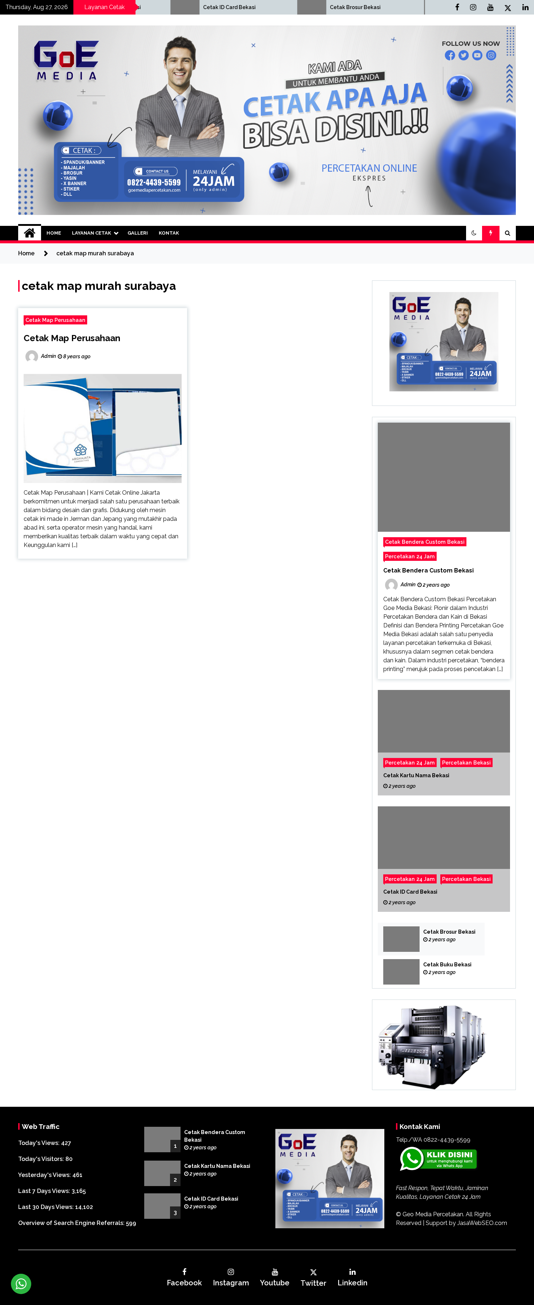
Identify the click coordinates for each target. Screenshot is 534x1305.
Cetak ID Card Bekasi (168, 7)
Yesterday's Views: (45, 1175)
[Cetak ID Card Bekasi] (444, 859)
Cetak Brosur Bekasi (293, 7)
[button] (474, 233)
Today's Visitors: (41, 1159)
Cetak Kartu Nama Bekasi (416, 775)
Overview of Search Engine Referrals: (72, 1223)
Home (53, 233)
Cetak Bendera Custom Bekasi (425, 542)
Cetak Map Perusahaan (55, 320)
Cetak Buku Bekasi (447, 964)
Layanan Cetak (91, 233)
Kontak (169, 233)
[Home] (29, 233)
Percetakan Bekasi (466, 762)
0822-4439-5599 (447, 1139)
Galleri (138, 233)
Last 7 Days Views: (45, 1191)
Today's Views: (39, 1143)
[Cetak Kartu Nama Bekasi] (444, 742)
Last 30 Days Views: (46, 1207)
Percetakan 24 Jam (410, 556)
